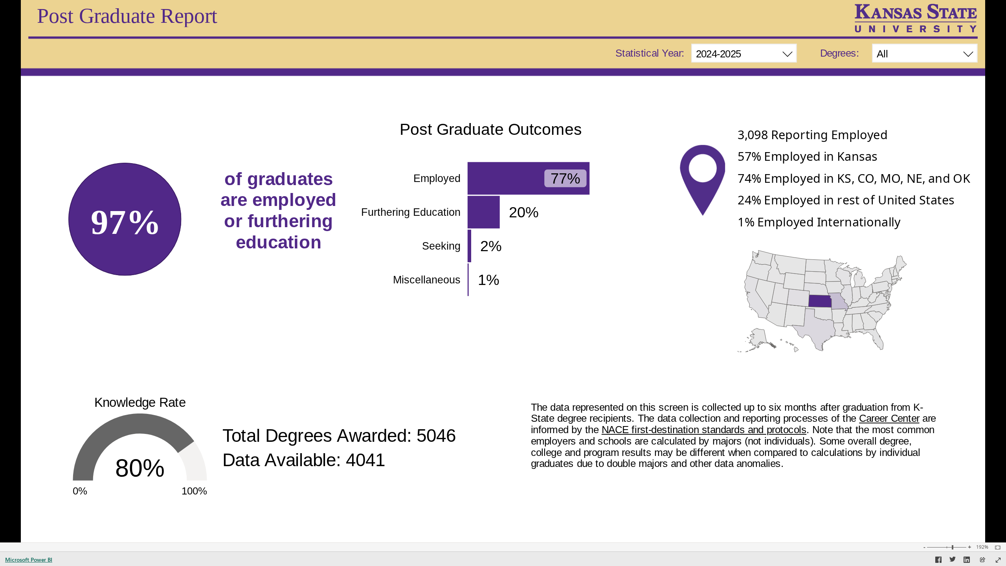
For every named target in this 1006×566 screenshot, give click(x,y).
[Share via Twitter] (952, 561)
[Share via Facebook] (938, 561)
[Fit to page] (996, 547)
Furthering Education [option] (411, 212)
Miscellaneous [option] (427, 280)
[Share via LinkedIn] (967, 561)
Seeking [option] (441, 246)
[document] (278, 219)
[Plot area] (822, 301)
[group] (744, 54)
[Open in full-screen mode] (998, 560)
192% (982, 547)
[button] (856, 137)
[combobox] (744, 53)
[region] (503, 271)
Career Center (889, 418)
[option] (529, 178)
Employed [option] (437, 178)
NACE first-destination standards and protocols (704, 430)
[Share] (982, 560)
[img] (915, 18)
